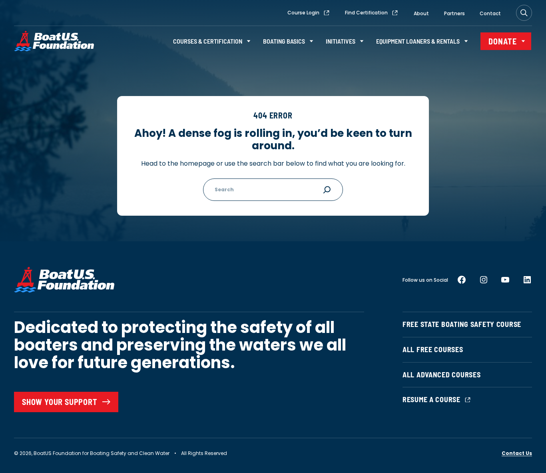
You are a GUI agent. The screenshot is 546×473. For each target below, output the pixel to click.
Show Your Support (60, 402)
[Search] (524, 13)
